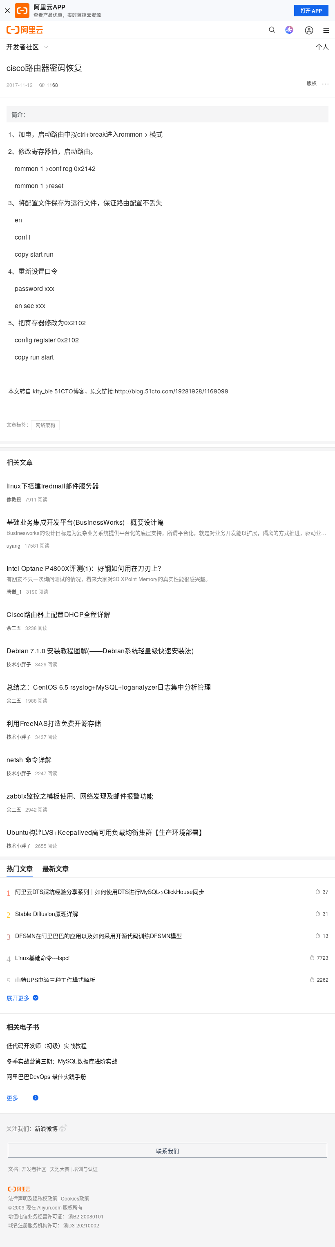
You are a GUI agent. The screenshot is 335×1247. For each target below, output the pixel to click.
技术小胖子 (19, 664)
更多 (12, 1098)
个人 (322, 46)
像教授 (14, 499)
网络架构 (45, 425)
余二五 (14, 627)
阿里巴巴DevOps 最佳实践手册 (46, 1076)
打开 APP (311, 10)
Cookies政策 (75, 1198)
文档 (13, 1168)
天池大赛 (59, 1168)
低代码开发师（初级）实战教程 (47, 1045)
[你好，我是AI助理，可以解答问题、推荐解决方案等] (289, 29)
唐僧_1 (14, 591)
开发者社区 (34, 1168)
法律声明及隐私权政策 (32, 1198)
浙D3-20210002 (81, 1225)
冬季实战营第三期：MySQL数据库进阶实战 (62, 1061)
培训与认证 (85, 1168)
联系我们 (167, 1151)
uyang (13, 545)
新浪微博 (46, 1128)
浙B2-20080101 (86, 1216)
